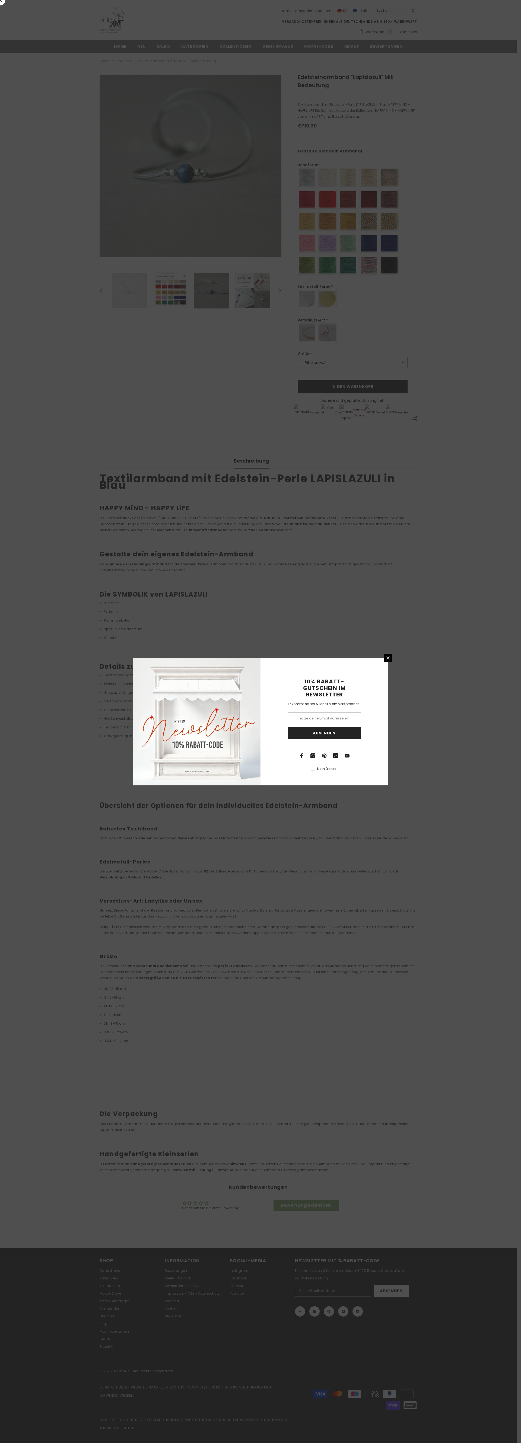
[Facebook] (301, 756)
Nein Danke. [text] (327, 768)
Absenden (324, 733)
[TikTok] (335, 756)
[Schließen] (388, 658)
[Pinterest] (324, 756)
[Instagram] (313, 756)
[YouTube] (347, 756)
